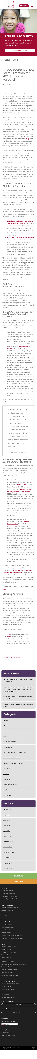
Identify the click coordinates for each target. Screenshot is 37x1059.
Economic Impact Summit (9, 970)
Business (6, 731)
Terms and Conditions (8, 1035)
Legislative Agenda (9, 907)
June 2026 (6, 820)
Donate (25, 6)
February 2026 (8, 842)
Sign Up (18, 1005)
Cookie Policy (5, 1032)
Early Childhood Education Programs (14, 752)
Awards (6, 932)
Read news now (20, 50)
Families (6, 774)
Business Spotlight (7, 972)
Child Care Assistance (10, 742)
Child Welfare (7, 747)
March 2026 (7, 836)
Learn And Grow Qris (10, 784)
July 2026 (6, 815)
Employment (5, 995)
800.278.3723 (8, 986)
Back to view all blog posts (11, 657)
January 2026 (7, 847)
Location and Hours (7, 989)
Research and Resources (9, 913)
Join (8, 634)
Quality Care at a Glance (9, 896)
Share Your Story (6, 949)
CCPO (5, 736)
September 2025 (8, 868)
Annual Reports (6, 958)
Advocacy (6, 720)
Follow (9, 637)
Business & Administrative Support (12, 938)
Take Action (5, 916)
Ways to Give (5, 955)
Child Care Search (7, 891)
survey (26, 139)
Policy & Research (7, 905)
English (6, 1024)
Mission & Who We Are (8, 947)
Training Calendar (7, 924)
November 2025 (8, 858)
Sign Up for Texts (18, 1012)
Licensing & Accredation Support (11, 935)
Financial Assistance (7, 927)
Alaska (5, 726)
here (13, 402)
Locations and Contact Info (9, 981)
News (3, 920)
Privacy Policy (5, 1030)
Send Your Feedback (7, 997)
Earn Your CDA (6, 930)
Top (33, 1048)
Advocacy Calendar (7, 910)
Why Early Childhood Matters (10, 967)
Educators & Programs (8, 922)
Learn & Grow (22, 485)
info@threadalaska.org (12, 984)
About (3, 944)
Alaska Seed (18, 876)
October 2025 (7, 863)
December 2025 (8, 852)
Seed (5, 790)
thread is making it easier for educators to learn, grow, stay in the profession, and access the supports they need (18, 689)
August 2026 (7, 809)
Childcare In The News (8, 952)
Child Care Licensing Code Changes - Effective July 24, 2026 (17, 698)
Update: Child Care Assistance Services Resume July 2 (18, 705)
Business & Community (8, 962)
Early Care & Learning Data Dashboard (20, 238)
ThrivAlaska (7, 795)
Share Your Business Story (9, 975)
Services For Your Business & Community (14, 964)
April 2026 (6, 831)
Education (6, 768)
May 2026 (6, 825)
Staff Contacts (5, 992)
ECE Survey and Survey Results (13, 763)
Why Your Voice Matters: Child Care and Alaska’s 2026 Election (18, 681)
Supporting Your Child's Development (13, 899)
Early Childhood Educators (11, 758)
